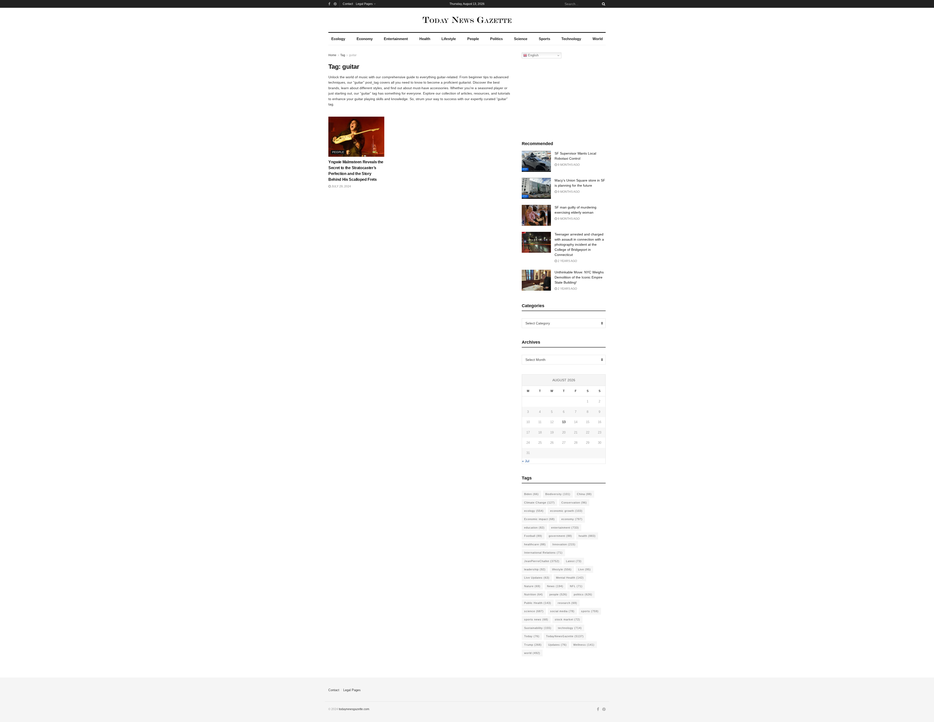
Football (533, 535)
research (567, 602)
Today (531, 636)
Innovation (563, 544)
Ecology (338, 39)
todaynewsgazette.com (354, 709)
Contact (348, 4)
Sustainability (537, 627)
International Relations (543, 552)
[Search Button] (603, 4)
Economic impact (539, 519)
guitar (353, 55)
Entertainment (396, 39)
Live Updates (536, 577)
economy (572, 519)
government (560, 535)
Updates (557, 644)
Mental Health (570, 577)
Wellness (583, 644)
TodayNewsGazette (565, 636)
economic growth (566, 510)
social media (562, 611)
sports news (536, 619)
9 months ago (568, 164)
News (555, 586)
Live (584, 569)
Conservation (574, 502)
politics (583, 594)
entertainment (565, 527)
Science (520, 39)
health (587, 535)
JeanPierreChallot (541, 561)
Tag (342, 55)
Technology (571, 39)
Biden (531, 494)
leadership (535, 569)
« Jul (525, 461)
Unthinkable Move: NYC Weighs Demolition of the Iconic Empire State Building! (579, 277)
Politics (496, 39)
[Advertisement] (563, 98)
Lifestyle (448, 39)
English (533, 55)
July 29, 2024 (341, 186)
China (584, 494)
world (532, 653)
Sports (544, 39)
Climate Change (539, 502)
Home (332, 55)
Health (424, 39)
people (558, 594)
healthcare (535, 544)
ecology (534, 510)
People (473, 39)
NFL (576, 586)
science (534, 611)
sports (590, 611)
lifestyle (562, 569)
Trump (533, 644)
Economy (365, 39)
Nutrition (533, 594)
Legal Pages (364, 4)
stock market (567, 619)
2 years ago (567, 261)
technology (570, 627)
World (598, 39)
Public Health (537, 602)
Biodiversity (557, 494)
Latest (574, 561)
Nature (532, 586)
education (534, 527)
